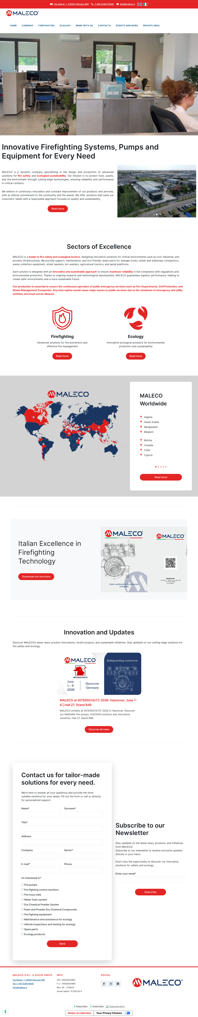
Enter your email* (126, 873)
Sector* (68, 850)
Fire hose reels (32, 894)
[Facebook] (104, 984)
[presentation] (184, 438)
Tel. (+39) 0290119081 (23, 983)
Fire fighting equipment (38, 914)
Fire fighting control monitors (41, 889)
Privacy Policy (81, 1006)
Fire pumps (30, 884)
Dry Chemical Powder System (41, 904)
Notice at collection (79, 1013)
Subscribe (150, 892)
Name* (25, 808)
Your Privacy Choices (109, 1013)
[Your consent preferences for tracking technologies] (5, 1012)
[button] (156, 466)
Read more (58, 208)
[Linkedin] (118, 984)
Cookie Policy (98, 1006)
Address (26, 836)
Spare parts (31, 929)
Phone (68, 864)
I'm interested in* (31, 877)
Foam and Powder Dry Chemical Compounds (50, 909)
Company (27, 850)
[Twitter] (111, 984)
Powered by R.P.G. (117, 1006)
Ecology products (34, 934)
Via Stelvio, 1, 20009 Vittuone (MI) (29, 980)
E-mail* (25, 864)
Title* (24, 822)
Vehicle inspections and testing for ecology (49, 924)
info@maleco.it (20, 987)
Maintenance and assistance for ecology (48, 919)
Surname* (70, 808)
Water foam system (35, 899)
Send (62, 943)
